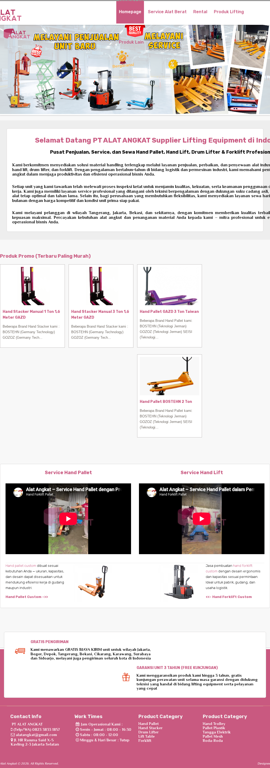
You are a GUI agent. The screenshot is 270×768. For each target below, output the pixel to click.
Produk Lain (131, 42)
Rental (200, 11)
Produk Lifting (229, 11)
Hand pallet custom (21, 566)
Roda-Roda (213, 740)
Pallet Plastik (214, 728)
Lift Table (146, 736)
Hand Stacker (150, 728)
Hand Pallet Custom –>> (27, 597)
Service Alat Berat (167, 11)
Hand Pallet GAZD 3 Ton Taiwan (169, 311)
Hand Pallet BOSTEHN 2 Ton (166, 401)
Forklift (144, 740)
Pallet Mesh (213, 736)
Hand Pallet (148, 724)
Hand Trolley (214, 724)
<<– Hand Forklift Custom (229, 597)
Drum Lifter (148, 732)
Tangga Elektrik (217, 732)
